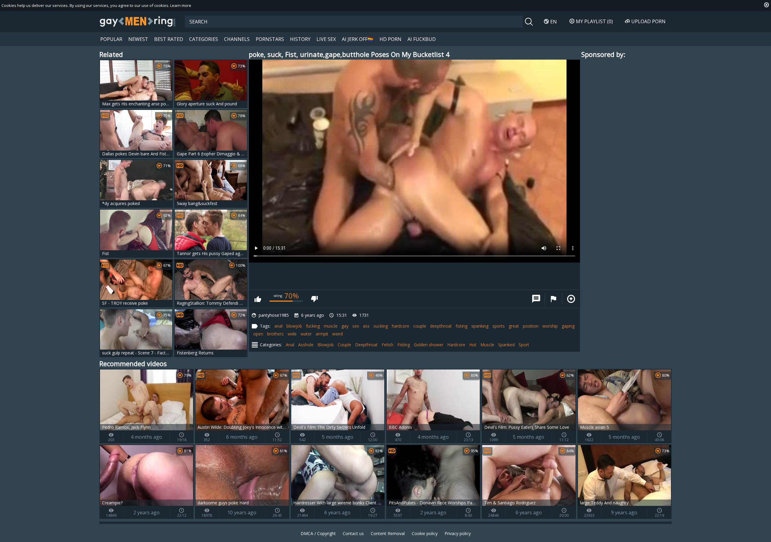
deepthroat (441, 326)
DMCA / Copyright (318, 533)
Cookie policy (425, 533)
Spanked (506, 344)
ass (366, 326)
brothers (275, 334)
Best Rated (168, 39)
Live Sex (326, 39)
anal (278, 326)
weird (337, 334)
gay (345, 326)
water (306, 334)
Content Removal (388, 533)
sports (498, 326)
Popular (111, 39)
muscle (331, 326)
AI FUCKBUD (421, 39)
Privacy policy (458, 533)
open (258, 334)
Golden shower (428, 344)
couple (419, 326)
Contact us (353, 533)
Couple (344, 344)
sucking (380, 326)
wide (292, 334)
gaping (568, 326)
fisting (461, 326)
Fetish (387, 344)
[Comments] (536, 299)
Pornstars (270, 39)
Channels (237, 39)
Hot (472, 344)
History (300, 39)
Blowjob (325, 344)
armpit (322, 334)
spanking (480, 326)
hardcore (400, 326)
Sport (524, 344)
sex (355, 326)
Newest (138, 39)
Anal (290, 344)
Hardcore (456, 344)
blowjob (294, 326)
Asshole (306, 344)
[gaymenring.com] (137, 21)
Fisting (403, 344)
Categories (203, 39)
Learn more (180, 5)
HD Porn (390, 39)
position (530, 326)
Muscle (487, 344)
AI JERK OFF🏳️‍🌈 (357, 39)
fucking (313, 326)
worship (550, 326)
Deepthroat (366, 344)
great (514, 326)
